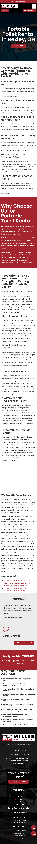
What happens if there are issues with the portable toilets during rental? (17, 710)
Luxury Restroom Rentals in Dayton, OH (17, 583)
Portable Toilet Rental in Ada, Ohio (15, 591)
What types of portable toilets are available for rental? (18, 690)
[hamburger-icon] (34, 6)
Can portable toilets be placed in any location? (16, 700)
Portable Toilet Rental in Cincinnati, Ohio (17, 580)
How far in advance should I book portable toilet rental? (18, 705)
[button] (18, 679)
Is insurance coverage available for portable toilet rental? (18, 720)
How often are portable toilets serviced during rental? (19, 695)
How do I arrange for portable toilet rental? (18, 725)
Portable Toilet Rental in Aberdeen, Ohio (17, 588)
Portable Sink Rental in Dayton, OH (15, 586)
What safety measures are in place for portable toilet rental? (16, 715)
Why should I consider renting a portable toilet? (17, 679)
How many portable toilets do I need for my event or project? (18, 684)
